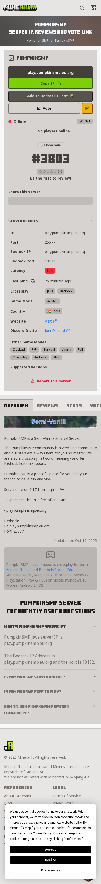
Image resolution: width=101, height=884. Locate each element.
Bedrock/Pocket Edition (59, 569)
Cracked (19, 349)
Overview (16, 405)
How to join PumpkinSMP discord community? (36, 709)
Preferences (50, 870)
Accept (50, 849)
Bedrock (40, 357)
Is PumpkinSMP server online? (35, 676)
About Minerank (17, 795)
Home (31, 41)
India (56, 311)
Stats (74, 405)
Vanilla (66, 349)
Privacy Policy (64, 803)
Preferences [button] (73, 839)
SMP (45, 41)
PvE (80, 349)
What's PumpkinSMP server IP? (35, 626)
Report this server (54, 381)
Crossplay (20, 357)
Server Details (23, 221)
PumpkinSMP (64, 41)
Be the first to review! (50, 178)
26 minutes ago (58, 281)
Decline (50, 860)
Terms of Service (67, 795)
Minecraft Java (18, 569)
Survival (49, 349)
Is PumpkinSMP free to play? (33, 691)
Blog (8, 803)
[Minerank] (20, 8)
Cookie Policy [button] (42, 833)
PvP (34, 349)
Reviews (47, 405)
